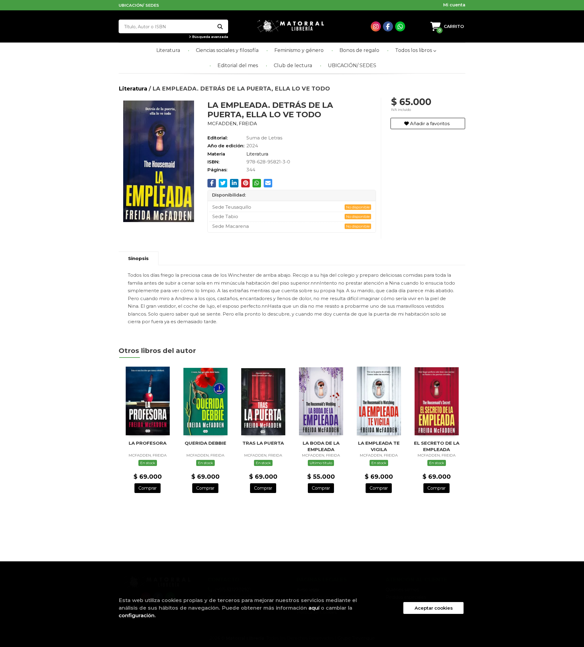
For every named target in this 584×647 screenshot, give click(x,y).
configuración (137, 615)
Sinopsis (138, 258)
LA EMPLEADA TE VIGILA (379, 446)
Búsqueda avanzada (209, 37)
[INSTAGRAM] (376, 27)
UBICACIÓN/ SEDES (139, 5)
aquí (313, 608)
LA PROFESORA (147, 443)
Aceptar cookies (434, 608)
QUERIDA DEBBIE (205, 443)
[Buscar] (219, 26)
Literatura (134, 88)
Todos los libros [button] (414, 50)
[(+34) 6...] (400, 27)
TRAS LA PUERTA (263, 443)
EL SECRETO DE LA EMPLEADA (436, 446)
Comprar (147, 488)
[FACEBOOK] (388, 27)
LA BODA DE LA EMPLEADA (321, 446)
